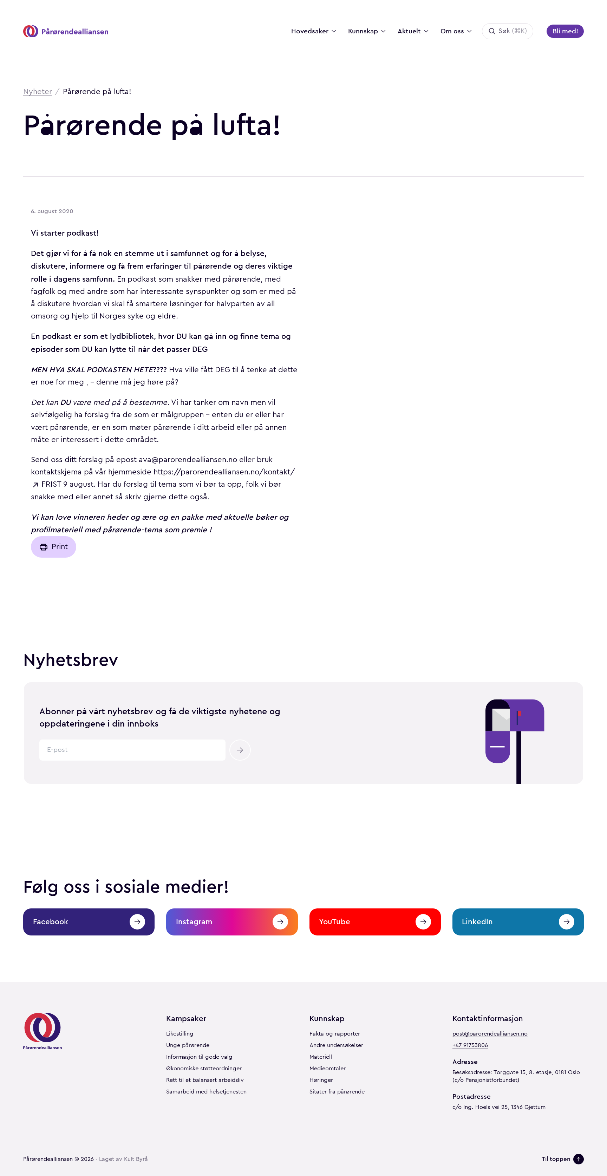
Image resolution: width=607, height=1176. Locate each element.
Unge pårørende (187, 1045)
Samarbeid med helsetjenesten (206, 1092)
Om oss (452, 31)
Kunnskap (363, 31)
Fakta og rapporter (334, 1034)
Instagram (194, 921)
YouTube (334, 921)
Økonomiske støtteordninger (204, 1068)
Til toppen (556, 1159)
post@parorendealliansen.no (490, 1034)
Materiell (320, 1057)
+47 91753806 (470, 1045)
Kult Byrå (136, 1159)
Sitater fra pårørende (337, 1092)
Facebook (50, 921)
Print (60, 547)
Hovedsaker (309, 31)
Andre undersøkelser (336, 1045)
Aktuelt (409, 31)
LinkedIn (477, 921)
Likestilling (180, 1034)
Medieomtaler (327, 1068)
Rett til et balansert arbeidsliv (205, 1080)
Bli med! (565, 31)
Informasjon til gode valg (199, 1057)
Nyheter (37, 92)
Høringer (321, 1080)
